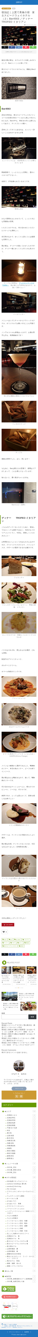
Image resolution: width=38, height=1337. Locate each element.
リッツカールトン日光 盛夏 (21, 1226)
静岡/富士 (21, 1158)
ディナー (6, 942)
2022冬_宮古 (21, 1167)
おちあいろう (21, 1201)
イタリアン (26, 939)
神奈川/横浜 (21, 1151)
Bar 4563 (17, 939)
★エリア (20, 1111)
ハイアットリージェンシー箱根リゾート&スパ (21, 1212)
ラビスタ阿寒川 (21, 1218)
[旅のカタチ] (19, 2)
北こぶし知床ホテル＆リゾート (21, 1233)
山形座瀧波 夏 (21, 1249)
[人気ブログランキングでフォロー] (19, 1316)
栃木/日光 (21, 1138)
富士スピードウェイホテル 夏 (21, 1241)
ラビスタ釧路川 (21, 1216)
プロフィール (19, 1088)
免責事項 (26, 1332)
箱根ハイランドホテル (21, 1266)
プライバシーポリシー (15, 1332)
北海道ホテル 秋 (21, 1238)
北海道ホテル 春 (21, 1236)
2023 (5, 939)
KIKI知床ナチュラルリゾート (21, 1181)
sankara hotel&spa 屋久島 (21, 1184)
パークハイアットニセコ (21, 1209)
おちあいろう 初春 (21, 1203)
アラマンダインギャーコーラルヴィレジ (21, 1192)
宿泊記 (27, 942)
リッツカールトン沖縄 (21, 1228)
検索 (3, 1013)
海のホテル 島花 (21, 1261)
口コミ (20, 942)
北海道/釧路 (21, 1125)
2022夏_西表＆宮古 (21, 1170)
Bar (11, 939)
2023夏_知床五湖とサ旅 (21, 1281)
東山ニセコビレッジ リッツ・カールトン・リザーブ (21, 1257)
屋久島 (21, 1133)
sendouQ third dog (21, 1186)
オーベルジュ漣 (21, 1198)
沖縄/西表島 (21, 1146)
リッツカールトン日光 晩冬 (21, 1223)
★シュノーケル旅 (20, 1163)
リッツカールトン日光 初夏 (21, 1221)
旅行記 (22, 946)
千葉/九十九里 (21, 1128)
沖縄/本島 (21, 1143)
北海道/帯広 (21, 1118)
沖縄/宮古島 (21, 1140)
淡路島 (21, 1148)
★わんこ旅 (20, 1271)
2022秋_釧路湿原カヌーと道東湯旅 (21, 1279)
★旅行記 (20, 1276)
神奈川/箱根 (21, 1153)
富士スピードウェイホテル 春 (21, 1243)
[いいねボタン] (3, 931)
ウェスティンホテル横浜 (21, 1196)
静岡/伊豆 (21, 1156)
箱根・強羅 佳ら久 (21, 1263)
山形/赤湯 (21, 1135)
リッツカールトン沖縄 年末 (21, 1231)
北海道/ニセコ (21, 1115)
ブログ (13, 942)
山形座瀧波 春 (21, 1251)
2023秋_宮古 (21, 1172)
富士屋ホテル (21, 1246)
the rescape (21, 1189)
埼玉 (21, 1130)
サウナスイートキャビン (21, 1206)
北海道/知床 (21, 1123)
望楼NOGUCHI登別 (21, 1254)
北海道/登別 (21, 1120)
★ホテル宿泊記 (6, 8)
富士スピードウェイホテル (10, 946)
